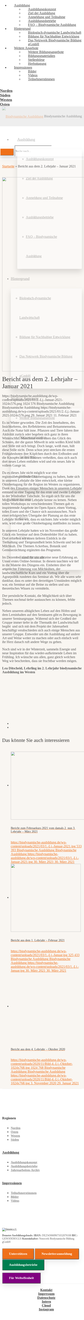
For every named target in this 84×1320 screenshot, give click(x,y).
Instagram (46, 1309)
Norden (15, 1128)
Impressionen (12, 1183)
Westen (15, 1135)
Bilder (15, 1197)
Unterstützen (18, 1253)
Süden (15, 1139)
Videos (15, 1200)
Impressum (46, 1294)
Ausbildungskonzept (24, 1162)
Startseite (8, 166)
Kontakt (46, 1290)
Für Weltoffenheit (21, 1278)
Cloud (46, 1305)
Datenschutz (46, 1297)
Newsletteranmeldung (57, 1253)
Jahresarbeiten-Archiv (25, 1170)
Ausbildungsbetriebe (24, 1166)
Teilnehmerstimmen (24, 1193)
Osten (14, 1132)
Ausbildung (10, 1152)
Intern (46, 1301)
